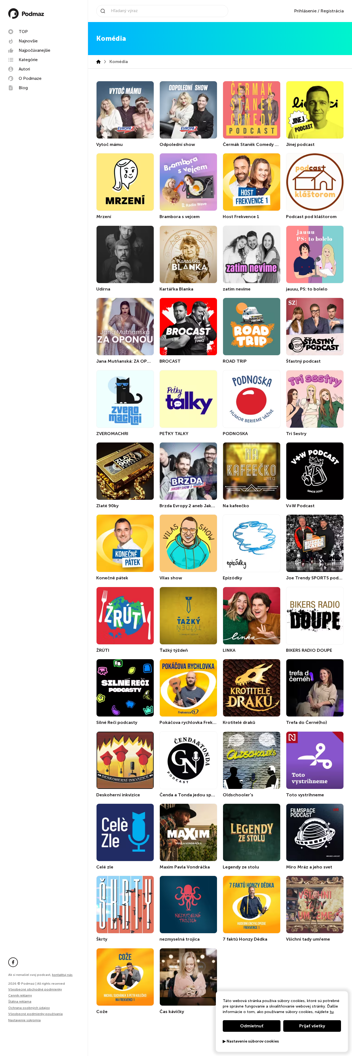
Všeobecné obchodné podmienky (35, 989)
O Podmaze (30, 78)
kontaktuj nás (62, 975)
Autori (24, 69)
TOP (23, 31)
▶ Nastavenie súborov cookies (251, 1041)
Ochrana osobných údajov (29, 1008)
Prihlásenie (305, 10)
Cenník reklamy (20, 995)
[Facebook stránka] (13, 962)
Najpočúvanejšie (34, 50)
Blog (23, 87)
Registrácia (332, 10)
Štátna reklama (19, 1001)
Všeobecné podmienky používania (35, 1014)
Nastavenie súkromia (24, 1020)
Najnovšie (28, 41)
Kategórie (28, 59)
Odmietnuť (251, 1025)
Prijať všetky (312, 1025)
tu (332, 1011)
